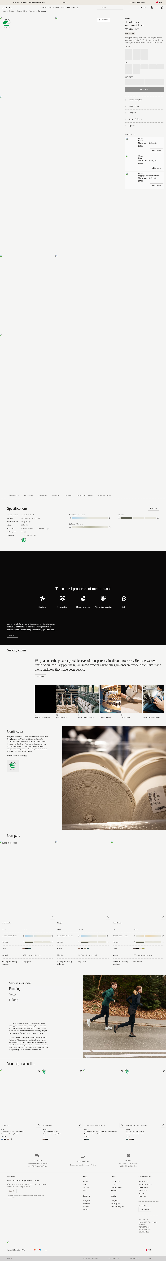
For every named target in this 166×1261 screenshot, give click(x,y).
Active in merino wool (85, 495)
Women (44, 7)
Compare (69, 495)
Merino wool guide (117, 1207)
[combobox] (160, 2)
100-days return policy (137, 2)
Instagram (86, 1201)
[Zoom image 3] (55, 175)
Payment (132, 126)
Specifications (13, 495)
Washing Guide (134, 106)
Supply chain (42, 495)
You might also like (104, 495)
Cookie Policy (134, 1258)
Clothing (11, 11)
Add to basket (156, 150)
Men (50, 7)
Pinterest (86, 1207)
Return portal (143, 1187)
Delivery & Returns (135, 119)
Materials (114, 1190)
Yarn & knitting (72, 7)
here (25, 756)
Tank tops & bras (22, 11)
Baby (63, 7)
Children (56, 7)
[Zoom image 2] (83, 56)
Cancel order (143, 1190)
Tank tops (32, 11)
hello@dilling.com (145, 1229)
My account (143, 1196)
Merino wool (28, 495)
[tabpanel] (124, 1016)
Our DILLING (142, 7)
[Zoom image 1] (27, 56)
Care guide (132, 113)
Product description (135, 100)
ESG (150, 1258)
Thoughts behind (116, 1187)
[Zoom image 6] (55, 413)
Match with (104, 20)
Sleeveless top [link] (42, 11)
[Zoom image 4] (27, 294)
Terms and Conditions (90, 1258)
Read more (153, 508)
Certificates (56, 495)
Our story (114, 1184)
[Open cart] (162, 7)
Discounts (142, 1193)
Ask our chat (144, 1209)
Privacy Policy (114, 1258)
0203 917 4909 (144, 1232)
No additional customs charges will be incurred (29, 2)
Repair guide (115, 1204)
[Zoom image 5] (83, 294)
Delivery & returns (145, 1184)
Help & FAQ (143, 1181)
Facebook (86, 1204)
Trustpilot (65, 2)
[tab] (15, 988)
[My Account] (151, 7)
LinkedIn (86, 1209)
